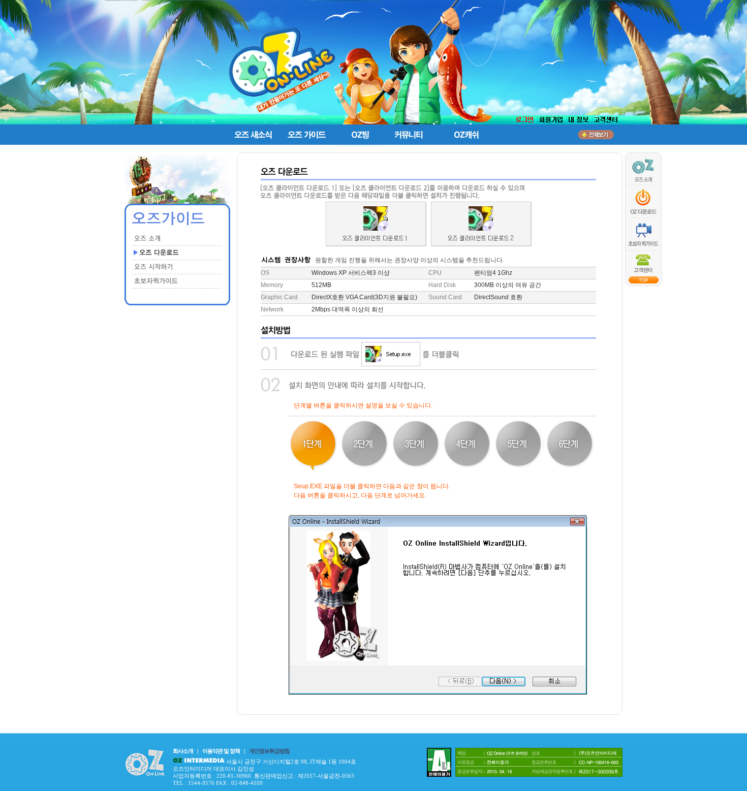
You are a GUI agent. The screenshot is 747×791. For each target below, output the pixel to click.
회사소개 (183, 751)
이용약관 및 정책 (221, 751)
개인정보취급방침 (269, 751)
